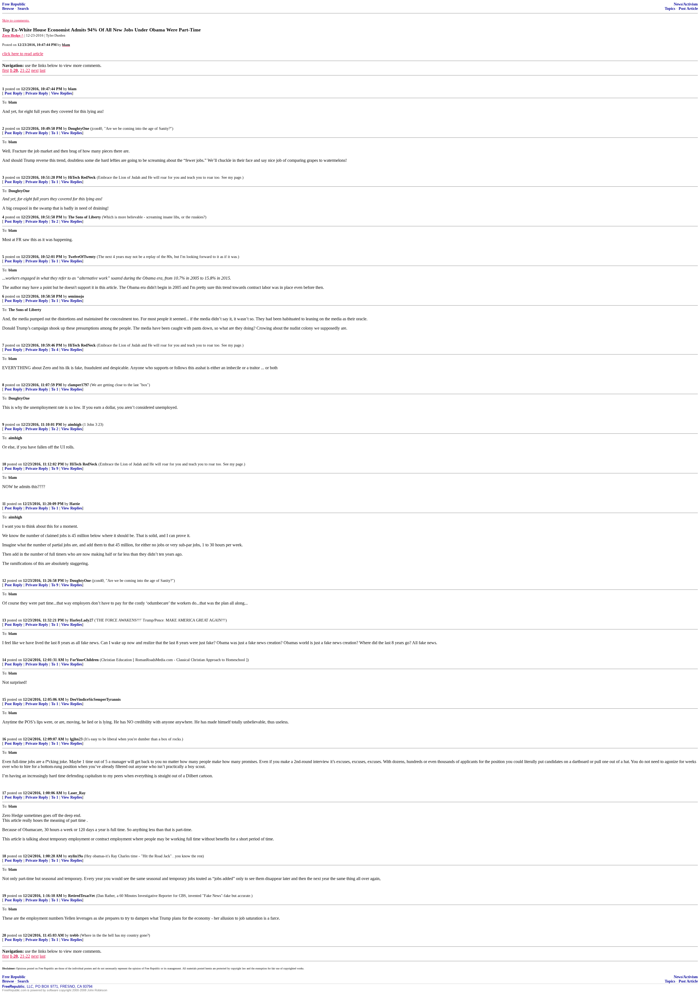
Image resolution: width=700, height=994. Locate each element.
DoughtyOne (78, 129)
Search (23, 9)
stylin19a (75, 856)
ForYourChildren (84, 660)
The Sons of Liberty (84, 217)
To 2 (54, 221)
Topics (670, 9)
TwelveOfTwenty (82, 257)
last (42, 70)
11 (4, 504)
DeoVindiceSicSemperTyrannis (95, 699)
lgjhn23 (76, 739)
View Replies (61, 93)
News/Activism (686, 4)
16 (4, 739)
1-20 (14, 70)
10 (4, 464)
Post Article (688, 9)
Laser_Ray (77, 793)
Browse (8, 9)
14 (4, 660)
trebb (74, 935)
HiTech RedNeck (82, 177)
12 (4, 581)
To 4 (54, 350)
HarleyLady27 (81, 620)
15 (4, 699)
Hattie (74, 504)
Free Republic (13, 4)
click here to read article (22, 53)
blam (72, 89)
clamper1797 (78, 385)
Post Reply (13, 93)
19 (4, 896)
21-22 (25, 70)
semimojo (76, 296)
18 (4, 856)
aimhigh (74, 425)
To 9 (54, 469)
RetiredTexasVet (81, 896)
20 (4, 935)
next (35, 70)
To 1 (54, 133)
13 (4, 620)
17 (4, 793)
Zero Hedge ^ (13, 35)
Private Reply (36, 93)
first (5, 70)
